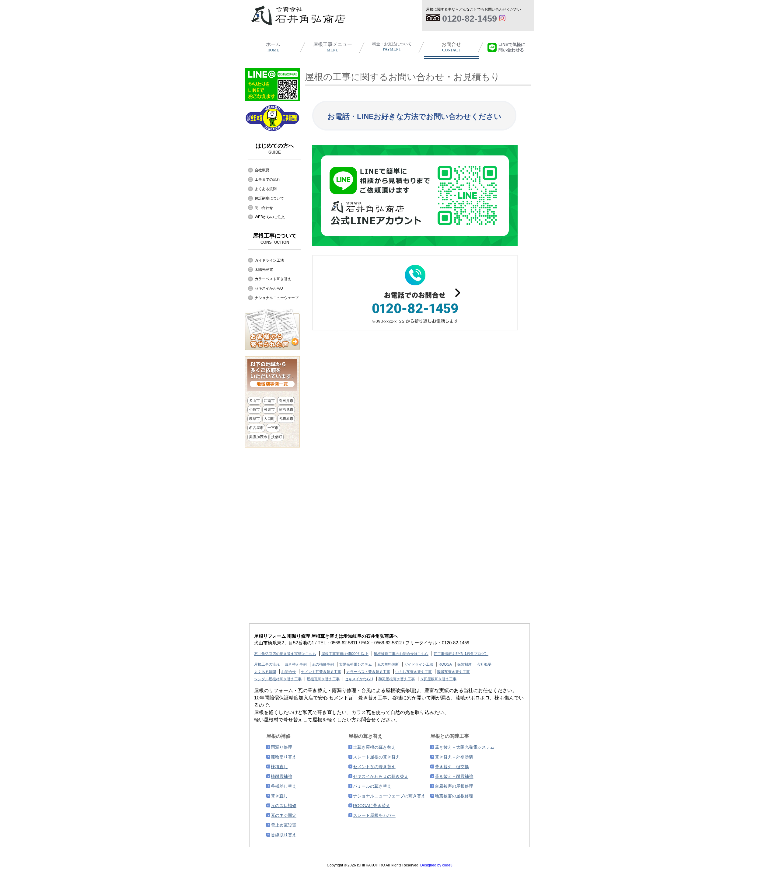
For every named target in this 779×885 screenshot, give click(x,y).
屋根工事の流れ (267, 664)
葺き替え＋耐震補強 (454, 776)
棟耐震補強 (281, 776)
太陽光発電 (264, 269)
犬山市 (254, 401)
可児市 (269, 409)
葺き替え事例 (296, 664)
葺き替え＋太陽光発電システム (464, 747)
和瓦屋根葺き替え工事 (396, 679)
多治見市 (286, 409)
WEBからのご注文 (270, 217)
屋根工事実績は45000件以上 (345, 654)
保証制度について (269, 198)
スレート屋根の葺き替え (376, 756)
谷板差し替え (283, 786)
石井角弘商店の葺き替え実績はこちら (285, 654)
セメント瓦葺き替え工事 (321, 672)
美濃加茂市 (258, 437)
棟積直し (279, 766)
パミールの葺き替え (372, 786)
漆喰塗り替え (283, 756)
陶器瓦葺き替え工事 (453, 672)
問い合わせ (264, 208)
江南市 (269, 401)
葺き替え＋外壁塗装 (454, 756)
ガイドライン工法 (269, 260)
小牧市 (254, 409)
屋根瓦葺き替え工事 (323, 679)
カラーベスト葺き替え (273, 279)
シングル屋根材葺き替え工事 (278, 679)
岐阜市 (254, 418)
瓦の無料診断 (388, 664)
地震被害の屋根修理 (454, 795)
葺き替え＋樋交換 (452, 766)
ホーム (273, 47)
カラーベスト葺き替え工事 (368, 672)
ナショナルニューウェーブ (277, 298)
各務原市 (286, 418)
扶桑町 (276, 437)
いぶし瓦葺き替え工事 (413, 672)
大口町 (269, 418)
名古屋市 (256, 428)
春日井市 (286, 401)
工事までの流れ (267, 179)
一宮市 (272, 428)
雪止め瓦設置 (283, 825)
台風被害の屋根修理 (454, 786)
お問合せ (451, 47)
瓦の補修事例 (323, 664)
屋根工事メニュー (332, 47)
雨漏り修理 (281, 747)
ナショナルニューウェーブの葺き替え (389, 795)
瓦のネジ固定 (283, 815)
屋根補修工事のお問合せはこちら (401, 654)
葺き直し (279, 795)
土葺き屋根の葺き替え (374, 747)
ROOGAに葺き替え (371, 805)
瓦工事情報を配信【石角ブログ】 (461, 654)
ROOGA (445, 664)
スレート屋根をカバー (374, 815)
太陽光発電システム (355, 664)
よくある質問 (266, 189)
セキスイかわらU (269, 288)
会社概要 (262, 170)
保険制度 (464, 664)
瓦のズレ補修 (283, 805)
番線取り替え (283, 834)
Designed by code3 (436, 865)
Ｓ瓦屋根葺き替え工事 (438, 679)
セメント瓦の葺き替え (374, 766)
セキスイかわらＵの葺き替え (380, 776)
